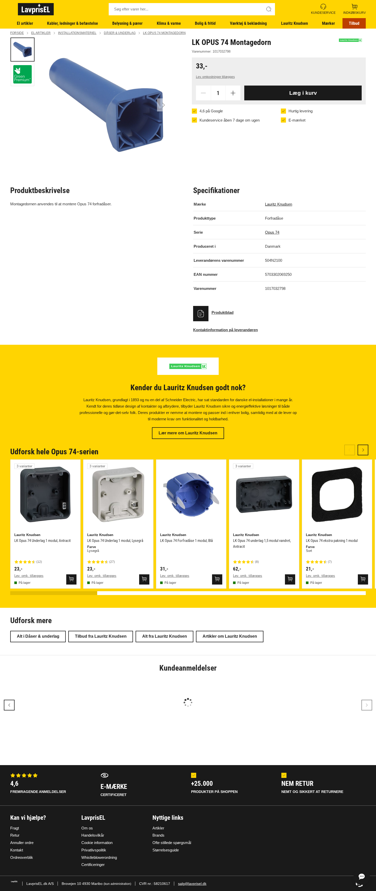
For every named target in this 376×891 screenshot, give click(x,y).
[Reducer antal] (203, 93)
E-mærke (114, 790)
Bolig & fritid (205, 23)
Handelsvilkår (92, 835)
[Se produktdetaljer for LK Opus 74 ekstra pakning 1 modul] (337, 494)
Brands (158, 835)
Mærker (328, 23)
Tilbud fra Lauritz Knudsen (101, 636)
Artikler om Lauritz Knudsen (230, 636)
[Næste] (163, 104)
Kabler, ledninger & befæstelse (72, 23)
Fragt (14, 828)
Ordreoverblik (21, 857)
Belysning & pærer (127, 23)
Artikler (158, 828)
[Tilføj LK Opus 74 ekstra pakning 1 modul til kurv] (363, 579)
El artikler (25, 23)
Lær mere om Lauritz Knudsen (188, 433)
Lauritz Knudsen (294, 23)
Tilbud (354, 23)
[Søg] (269, 9)
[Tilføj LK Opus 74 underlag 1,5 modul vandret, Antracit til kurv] (290, 579)
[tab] (22, 49)
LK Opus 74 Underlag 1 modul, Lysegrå (115, 540)
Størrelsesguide (165, 850)
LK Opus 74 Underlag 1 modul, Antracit (42, 540)
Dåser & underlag (120, 33)
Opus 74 (272, 232)
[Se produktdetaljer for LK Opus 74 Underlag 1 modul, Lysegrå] (118, 494)
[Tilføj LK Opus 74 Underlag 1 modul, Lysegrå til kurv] (144, 579)
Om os (87, 828)
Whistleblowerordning (99, 857)
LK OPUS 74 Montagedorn (164, 33)
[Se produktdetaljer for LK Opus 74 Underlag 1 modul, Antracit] (45, 494)
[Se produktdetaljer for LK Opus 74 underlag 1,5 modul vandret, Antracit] (264, 494)
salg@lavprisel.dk (192, 884)
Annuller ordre (22, 842)
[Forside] (36, 9)
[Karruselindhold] (106, 105)
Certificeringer (93, 864)
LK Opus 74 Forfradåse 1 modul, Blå (186, 540)
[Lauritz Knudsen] (350, 40)
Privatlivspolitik (93, 850)
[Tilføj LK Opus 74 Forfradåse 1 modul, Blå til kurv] (217, 579)
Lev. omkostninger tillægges (215, 77)
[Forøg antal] (233, 93)
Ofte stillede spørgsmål (171, 842)
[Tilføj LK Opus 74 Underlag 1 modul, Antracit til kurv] (71, 579)
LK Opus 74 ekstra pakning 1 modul (332, 540)
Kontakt (16, 850)
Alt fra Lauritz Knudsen (164, 636)
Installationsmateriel (77, 33)
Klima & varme (169, 23)
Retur (14, 835)
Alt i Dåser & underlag (38, 636)
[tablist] (23, 105)
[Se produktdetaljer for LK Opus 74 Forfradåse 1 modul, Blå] (191, 494)
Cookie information (97, 842)
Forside (17, 33)
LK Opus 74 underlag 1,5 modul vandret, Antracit (262, 543)
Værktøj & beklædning (248, 23)
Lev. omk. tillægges (28, 576)
